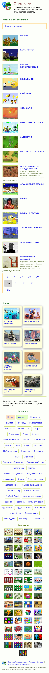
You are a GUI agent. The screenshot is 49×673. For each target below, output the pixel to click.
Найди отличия (10, 451)
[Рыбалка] (18, 564)
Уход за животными (32, 496)
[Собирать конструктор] (38, 612)
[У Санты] (28, 620)
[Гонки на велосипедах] (18, 540)
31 (16, 283)
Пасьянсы (10, 428)
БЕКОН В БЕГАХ (30, 366)
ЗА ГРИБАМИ (26, 137)
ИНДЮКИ (24, 35)
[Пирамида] (38, 580)
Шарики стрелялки (13, 26)
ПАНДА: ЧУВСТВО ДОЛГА (31, 123)
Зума (25, 434)
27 (21, 276)
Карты (17, 445)
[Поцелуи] (18, 636)
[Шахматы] (18, 596)
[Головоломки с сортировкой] (23, 652)
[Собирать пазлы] (28, 612)
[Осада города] (38, 596)
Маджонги (35, 417)
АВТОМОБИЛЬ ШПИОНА (31, 228)
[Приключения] (38, 644)
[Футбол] (18, 556)
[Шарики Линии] (38, 540)
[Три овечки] (38, 572)
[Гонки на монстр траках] (8, 540)
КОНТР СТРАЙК (10, 344)
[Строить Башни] (8, 628)
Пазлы (17, 457)
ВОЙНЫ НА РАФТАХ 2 (29, 213)
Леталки (31, 468)
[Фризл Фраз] (28, 596)
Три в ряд (21, 423)
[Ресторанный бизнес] (38, 548)
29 (37, 276)
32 (24, 283)
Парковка (20, 502)
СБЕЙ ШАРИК (26, 108)
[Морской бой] (28, 636)
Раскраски (40, 507)
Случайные (38, 519)
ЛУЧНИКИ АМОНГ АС (31, 344)
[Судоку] (8, 572)
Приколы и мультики (13, 474)
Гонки (8, 445)
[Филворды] (28, 628)
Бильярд (38, 445)
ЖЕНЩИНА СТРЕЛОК (29, 242)
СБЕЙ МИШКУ (26, 94)
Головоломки (35, 423)
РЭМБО (23, 199)
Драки (21, 479)
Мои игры (22, 417)
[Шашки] (38, 604)
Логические (14, 434)
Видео (27, 445)
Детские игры (12, 485)
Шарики (9, 423)
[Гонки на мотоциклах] (38, 532)
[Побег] (28, 644)
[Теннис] (38, 564)
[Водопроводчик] (18, 628)
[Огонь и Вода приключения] (38, 636)
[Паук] (8, 580)
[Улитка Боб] (8, 596)
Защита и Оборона (35, 462)
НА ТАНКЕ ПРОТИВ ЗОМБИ (32, 152)
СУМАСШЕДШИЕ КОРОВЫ (32, 184)
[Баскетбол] (28, 564)
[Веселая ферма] (18, 548)
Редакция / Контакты (36, 662)
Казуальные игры (35, 474)
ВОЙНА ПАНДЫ (27, 79)
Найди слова (24, 428)
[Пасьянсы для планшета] (18, 588)
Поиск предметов (11, 440)
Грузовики (7, 507)
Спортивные (39, 440)
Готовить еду (14, 491)
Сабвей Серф (12, 496)
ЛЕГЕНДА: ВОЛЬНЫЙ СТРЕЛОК (8, 367)
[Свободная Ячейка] (28, 580)
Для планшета (31, 513)
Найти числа (18, 468)
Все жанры (24, 519)
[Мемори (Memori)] (28, 604)
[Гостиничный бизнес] (28, 548)
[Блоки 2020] (8, 636)
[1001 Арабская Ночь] (18, 620)
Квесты (35, 434)
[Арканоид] (8, 556)
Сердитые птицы (23, 507)
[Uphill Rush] (38, 588)
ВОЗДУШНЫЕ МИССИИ (29, 391)
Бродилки (25, 451)
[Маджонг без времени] (28, 540)
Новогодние (9, 519)
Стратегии (28, 457)
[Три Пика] (8, 588)
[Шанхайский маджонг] (8, 532)
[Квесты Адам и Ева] (18, 612)
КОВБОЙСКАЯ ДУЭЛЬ (9, 391)
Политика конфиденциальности (19, 665)
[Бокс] (38, 556)
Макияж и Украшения (32, 485)
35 (8, 290)
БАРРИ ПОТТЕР (27, 50)
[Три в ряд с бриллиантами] (18, 644)
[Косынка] (18, 580)
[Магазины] (8, 604)
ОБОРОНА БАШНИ (31, 321)
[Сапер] (18, 572)
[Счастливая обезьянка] (8, 612)
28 (29, 276)
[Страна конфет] (8, 620)
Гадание (8, 502)
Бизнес (25, 440)
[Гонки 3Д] (8, 548)
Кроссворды (8, 479)
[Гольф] (8, 564)
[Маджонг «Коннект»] (18, 532)
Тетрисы (38, 428)
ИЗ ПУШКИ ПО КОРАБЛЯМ (9, 322)
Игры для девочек (36, 479)
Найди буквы (15, 513)
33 (32, 283)
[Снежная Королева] (38, 620)
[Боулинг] (28, 556)
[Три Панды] (28, 572)
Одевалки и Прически (13, 462)
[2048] (28, 588)
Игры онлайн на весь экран (17, 662)
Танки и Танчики (31, 491)
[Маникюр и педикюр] (38, 628)
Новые (10, 417)
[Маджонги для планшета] (28, 532)
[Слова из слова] (8, 644)
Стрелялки (39, 451)
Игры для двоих (35, 502)
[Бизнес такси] (18, 604)
